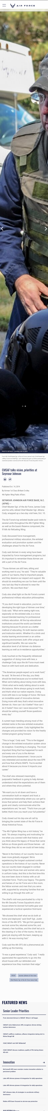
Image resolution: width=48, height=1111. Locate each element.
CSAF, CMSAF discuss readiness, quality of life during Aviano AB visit (23, 1051)
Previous (2, 229)
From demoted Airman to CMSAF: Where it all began (20, 1018)
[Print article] (5, 479)
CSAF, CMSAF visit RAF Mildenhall (14, 1043)
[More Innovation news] (44, 1062)
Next (45, 229)
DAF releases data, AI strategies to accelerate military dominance (21, 1093)
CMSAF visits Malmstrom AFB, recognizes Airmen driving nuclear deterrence (22, 1026)
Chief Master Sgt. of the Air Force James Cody (24, 980)
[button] (4, 5)
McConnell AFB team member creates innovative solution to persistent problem (23, 1070)
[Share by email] (10, 479)
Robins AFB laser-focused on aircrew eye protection (20, 1101)
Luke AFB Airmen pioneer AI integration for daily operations (22, 1078)
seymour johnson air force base (27, 975)
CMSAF (13, 975)
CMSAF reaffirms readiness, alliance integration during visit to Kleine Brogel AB (23, 1035)
